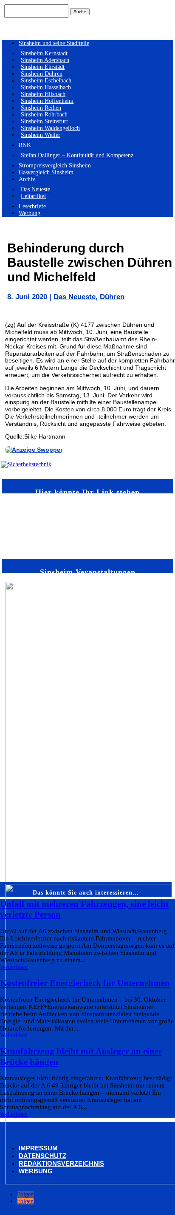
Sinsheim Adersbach (45, 60)
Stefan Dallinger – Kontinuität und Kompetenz (77, 155)
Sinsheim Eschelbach (46, 80)
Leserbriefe (32, 206)
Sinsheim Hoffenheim (47, 101)
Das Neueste (35, 189)
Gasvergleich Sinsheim (46, 172)
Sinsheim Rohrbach (44, 114)
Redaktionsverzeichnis (61, 1163)
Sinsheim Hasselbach (46, 87)
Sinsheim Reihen (41, 108)
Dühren (112, 297)
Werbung (29, 213)
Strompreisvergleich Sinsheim (55, 165)
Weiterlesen (14, 967)
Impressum (38, 1148)
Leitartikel (33, 196)
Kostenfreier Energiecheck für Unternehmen (85, 983)
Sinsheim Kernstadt (44, 53)
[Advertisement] (29, 525)
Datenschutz (42, 1155)
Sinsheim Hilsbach (43, 94)
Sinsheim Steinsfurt (44, 121)
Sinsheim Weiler (40, 135)
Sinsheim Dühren (41, 74)
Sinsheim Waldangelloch (50, 128)
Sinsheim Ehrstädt (43, 67)
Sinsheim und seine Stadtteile (54, 43)
